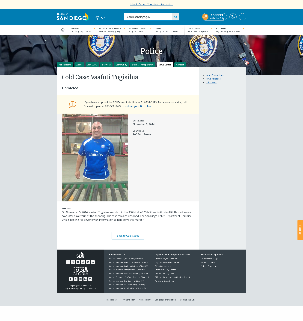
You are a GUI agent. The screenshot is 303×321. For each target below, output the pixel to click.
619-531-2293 (149, 102)
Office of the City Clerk (164, 273)
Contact (180, 64)
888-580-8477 (113, 106)
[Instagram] (83, 262)
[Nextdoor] (88, 262)
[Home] (63, 30)
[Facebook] (68, 262)
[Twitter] (73, 262)
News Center (164, 64)
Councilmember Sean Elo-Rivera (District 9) (127, 288)
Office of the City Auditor (165, 269)
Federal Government (210, 266)
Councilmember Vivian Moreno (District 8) (127, 284)
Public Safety (194, 28)
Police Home (65, 64)
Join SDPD (92, 64)
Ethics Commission (163, 266)
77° (100, 18)
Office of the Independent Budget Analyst (172, 277)
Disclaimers (112, 299)
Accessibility (145, 299)
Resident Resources (110, 28)
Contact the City (187, 299)
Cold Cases (211, 82)
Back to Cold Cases (128, 235)
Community (121, 64)
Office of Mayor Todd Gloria (166, 258)
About (79, 64)
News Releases (213, 78)
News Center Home (215, 75)
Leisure (75, 28)
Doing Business (137, 28)
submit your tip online (138, 106)
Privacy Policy (128, 299)
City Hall (221, 28)
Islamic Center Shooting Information (151, 4)
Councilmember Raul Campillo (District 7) (126, 281)
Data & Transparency (142, 64)
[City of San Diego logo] (73, 16)
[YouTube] (78, 262)
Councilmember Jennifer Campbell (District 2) (128, 262)
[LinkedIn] (93, 262)
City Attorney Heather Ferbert (167, 262)
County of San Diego (209, 258)
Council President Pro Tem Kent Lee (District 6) (129, 277)
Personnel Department (164, 281)
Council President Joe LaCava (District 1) (126, 258)
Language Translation (165, 299)
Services (106, 64)
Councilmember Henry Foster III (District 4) (127, 269)
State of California (208, 262)
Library (159, 28)
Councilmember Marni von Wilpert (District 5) (128, 273)
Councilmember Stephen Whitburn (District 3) (128, 266)
